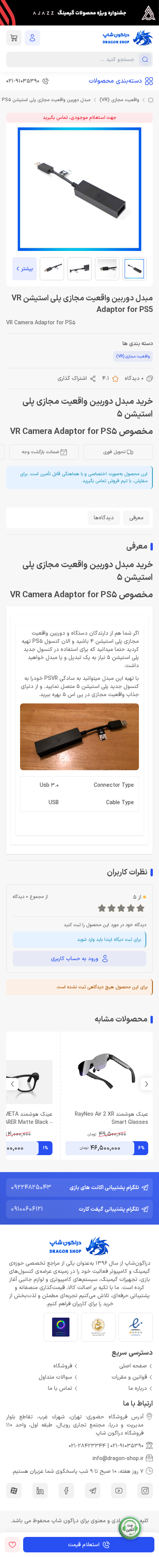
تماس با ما (60, 1388)
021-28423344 (87, 1446)
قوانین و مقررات (129, 1377)
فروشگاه (62, 1366)
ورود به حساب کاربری (74, 959)
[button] (12, 1084)
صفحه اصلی (133, 1366)
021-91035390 (127, 1446)
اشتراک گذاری (72, 378)
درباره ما (138, 1388)
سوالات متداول (55, 1377)
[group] (79, 12)
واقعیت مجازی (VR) (119, 100)
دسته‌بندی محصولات (115, 81)
